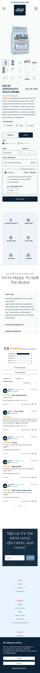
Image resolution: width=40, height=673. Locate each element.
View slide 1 (6, 63)
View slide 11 (6, 77)
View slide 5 (34, 63)
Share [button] (7, 404)
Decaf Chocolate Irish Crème (11, 400)
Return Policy (20, 615)
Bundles (20, 588)
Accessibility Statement (20, 622)
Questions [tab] (18, 378)
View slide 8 (20, 70)
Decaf (26, 135)
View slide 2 (13, 63)
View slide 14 (27, 77)
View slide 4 (27, 63)
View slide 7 (13, 70)
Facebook (20, 636)
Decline (19, 663)
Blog (20, 612)
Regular (10, 135)
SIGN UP (30, 558)
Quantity (25, 148)
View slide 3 (20, 63)
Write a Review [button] (21, 368)
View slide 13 (20, 77)
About (20, 604)
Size (3, 140)
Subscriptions (20, 591)
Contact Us (20, 619)
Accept (19, 658)
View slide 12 (13, 77)
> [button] (25, 506)
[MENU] (3, 9)
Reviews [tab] (6, 378)
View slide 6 (6, 70)
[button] (20, 294)
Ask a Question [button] (20, 372)
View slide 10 (34, 70)
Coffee (20, 584)
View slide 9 (27, 70)
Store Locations (20, 608)
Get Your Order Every (15, 186)
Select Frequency (9, 157)
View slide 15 (34, 77)
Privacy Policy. (11, 653)
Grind (4, 148)
